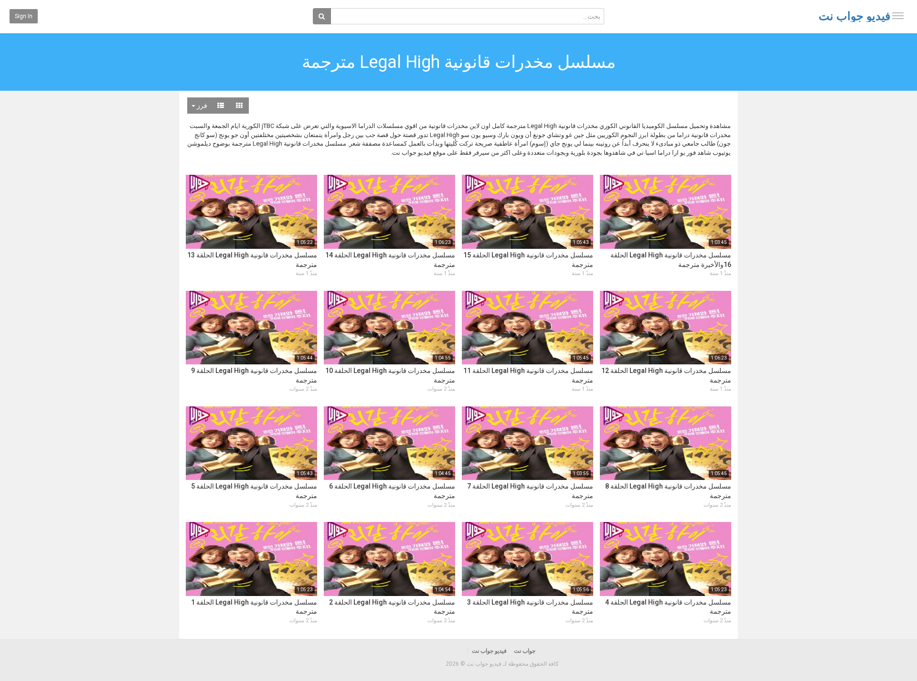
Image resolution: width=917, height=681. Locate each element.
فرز (201, 105)
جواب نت (524, 651)
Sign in (23, 16)
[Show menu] (898, 16)
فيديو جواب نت (854, 16)
